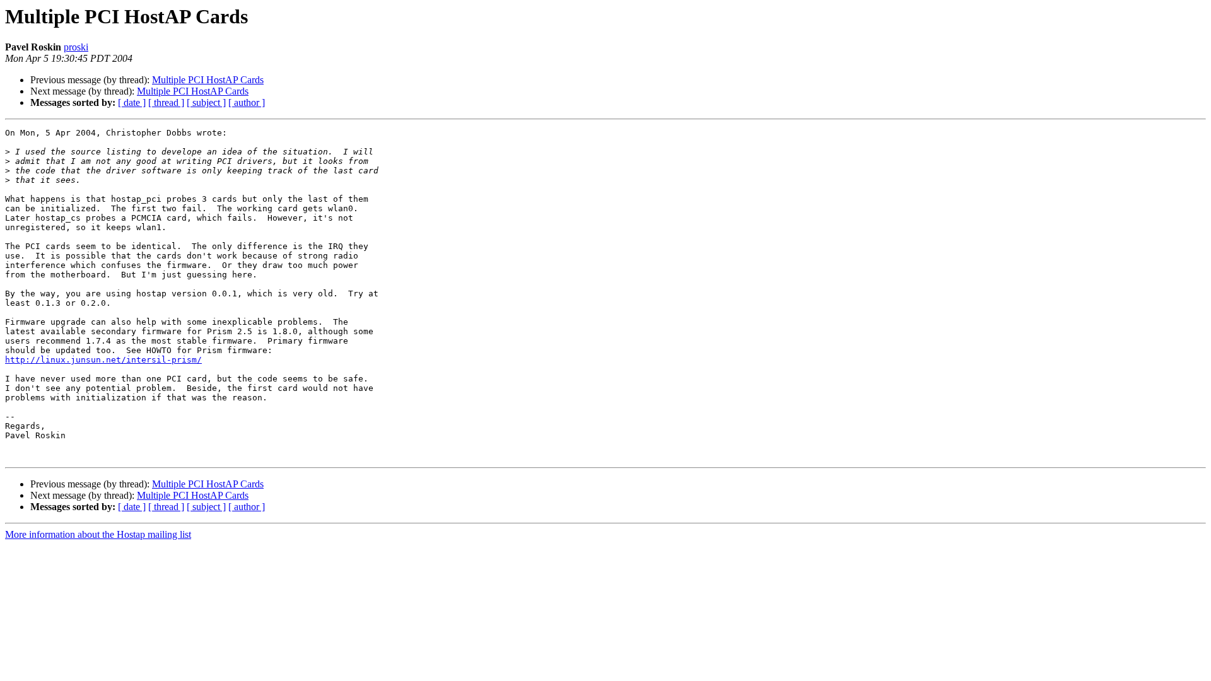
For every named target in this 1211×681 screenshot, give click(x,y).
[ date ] (132, 102)
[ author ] (246, 102)
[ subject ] (206, 102)
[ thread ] (166, 102)
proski (76, 47)
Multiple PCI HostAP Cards (208, 79)
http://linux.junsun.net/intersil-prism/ (103, 359)
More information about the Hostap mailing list (98, 534)
